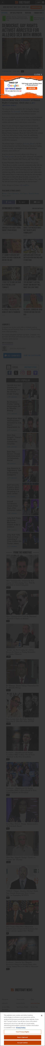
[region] (22, 1029)
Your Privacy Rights (22, 1032)
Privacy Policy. (21, 1027)
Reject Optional (22, 1037)
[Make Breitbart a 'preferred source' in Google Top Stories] (21, 85)
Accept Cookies (22, 1043)
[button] (22, 523)
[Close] (41, 1015)
